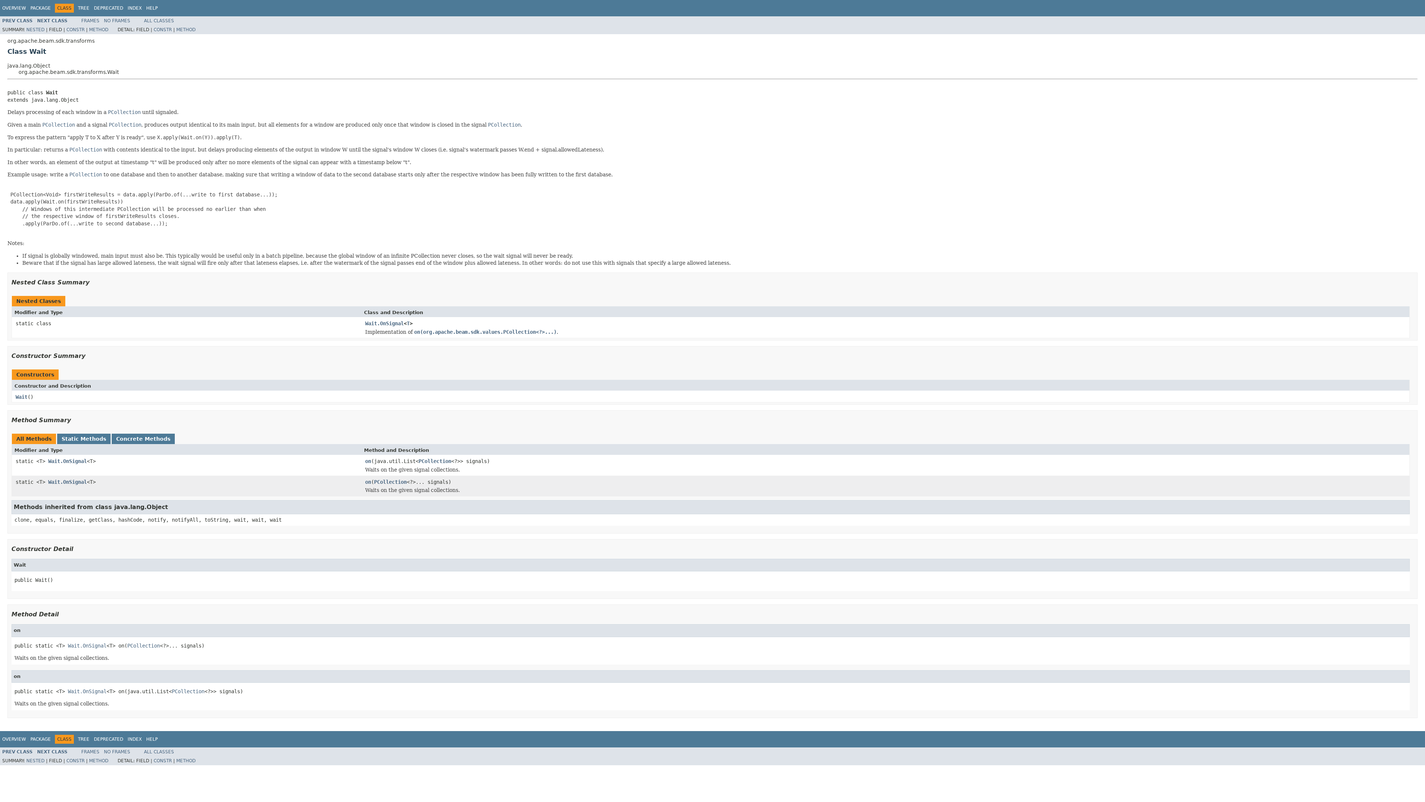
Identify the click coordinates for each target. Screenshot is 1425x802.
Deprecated (108, 8)
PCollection (435, 461)
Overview (14, 8)
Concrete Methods (143, 439)
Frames (90, 20)
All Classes (159, 20)
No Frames (117, 20)
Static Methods (84, 439)
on (368, 461)
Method (98, 29)
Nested (35, 29)
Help (152, 8)
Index (135, 8)
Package (40, 8)
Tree (83, 8)
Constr (75, 29)
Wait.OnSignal (384, 323)
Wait (21, 397)
